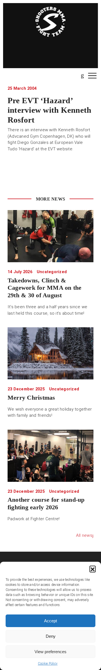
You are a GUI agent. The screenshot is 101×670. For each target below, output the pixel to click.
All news (84, 535)
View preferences (50, 651)
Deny (51, 636)
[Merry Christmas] (50, 353)
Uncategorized (52, 272)
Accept (50, 620)
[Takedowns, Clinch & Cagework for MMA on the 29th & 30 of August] (50, 236)
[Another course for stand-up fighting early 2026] (50, 456)
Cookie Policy (48, 664)
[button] (92, 569)
